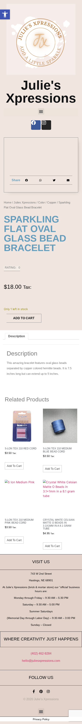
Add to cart (24, 318)
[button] (5, 14)
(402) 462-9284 (41, 653)
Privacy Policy (41, 719)
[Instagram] (48, 691)
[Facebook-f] (33, 691)
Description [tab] (16, 336)
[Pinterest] (41, 691)
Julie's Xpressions (41, 91)
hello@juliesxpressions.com (41, 660)
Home (7, 202)
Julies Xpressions (25, 202)
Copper (51, 202)
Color (41, 202)
